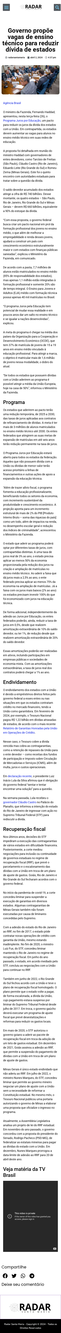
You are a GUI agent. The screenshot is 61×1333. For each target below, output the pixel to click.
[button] (6, 7)
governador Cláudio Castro (19, 802)
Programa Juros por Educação (22, 120)
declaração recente (20, 776)
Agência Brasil (12, 103)
